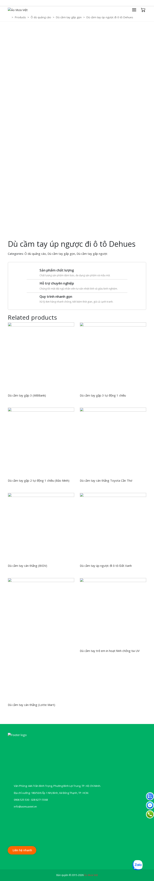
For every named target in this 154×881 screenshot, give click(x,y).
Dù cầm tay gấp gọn (61, 254)
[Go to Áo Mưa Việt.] (9, 17)
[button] (136, 9)
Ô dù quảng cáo (35, 254)
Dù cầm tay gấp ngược (92, 254)
